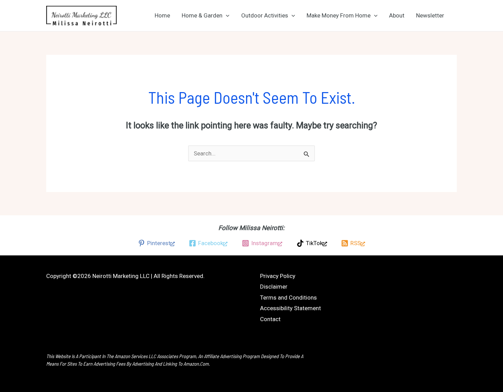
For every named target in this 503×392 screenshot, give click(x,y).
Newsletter (430, 15)
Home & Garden (202, 15)
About (396, 15)
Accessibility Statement (290, 308)
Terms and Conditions (288, 297)
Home (162, 15)
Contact (270, 319)
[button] (225, 15)
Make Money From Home (339, 15)
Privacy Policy (277, 276)
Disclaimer (273, 286)
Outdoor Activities (264, 15)
